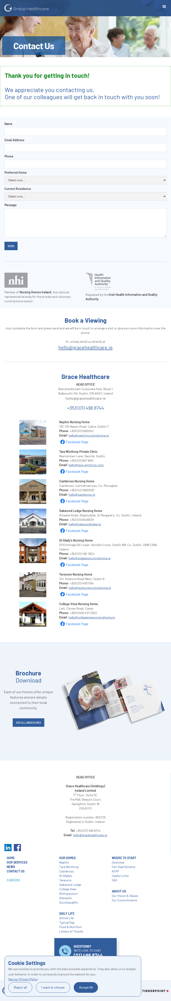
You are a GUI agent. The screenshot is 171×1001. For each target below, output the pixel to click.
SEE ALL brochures (28, 722)
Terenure (65, 880)
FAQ (114, 880)
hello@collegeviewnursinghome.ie (92, 617)
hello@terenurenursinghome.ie (90, 588)
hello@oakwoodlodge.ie (85, 524)
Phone (8, 156)
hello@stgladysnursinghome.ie (89, 558)
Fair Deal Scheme (123, 867)
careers (13, 880)
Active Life (66, 918)
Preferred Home (15, 172)
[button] (164, 6)
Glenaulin (65, 898)
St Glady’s (65, 876)
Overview (118, 862)
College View (67, 889)
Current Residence (17, 189)
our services (17, 862)
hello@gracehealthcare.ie (85, 347)
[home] (26, 8)
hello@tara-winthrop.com (86, 465)
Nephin (64, 862)
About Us (119, 891)
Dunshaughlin (68, 902)
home (11, 858)
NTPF (115, 871)
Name (8, 124)
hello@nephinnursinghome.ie (89, 435)
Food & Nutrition (70, 927)
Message (10, 205)
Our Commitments (124, 900)
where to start (124, 858)
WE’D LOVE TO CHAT (88, 951)
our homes (67, 858)
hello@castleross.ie (82, 494)
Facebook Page (77, 442)
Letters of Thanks (71, 931)
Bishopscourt (68, 893)
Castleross (66, 871)
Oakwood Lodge (70, 884)
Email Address (14, 140)
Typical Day (66, 922)
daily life (66, 913)
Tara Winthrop (69, 867)
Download (28, 676)
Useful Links (120, 876)
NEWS (11, 867)
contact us (15, 871)
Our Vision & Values (125, 896)
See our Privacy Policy (23, 979)
